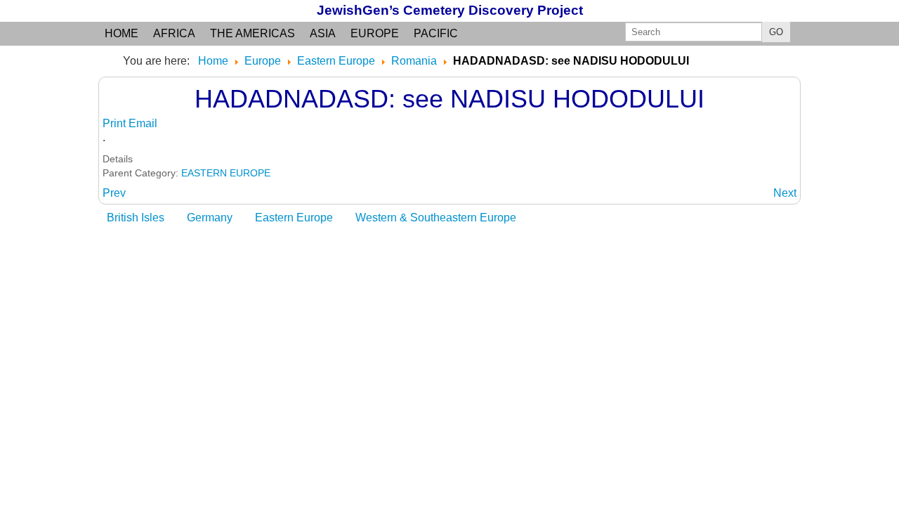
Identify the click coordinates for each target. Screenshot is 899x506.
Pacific (436, 33)
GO (776, 32)
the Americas (252, 33)
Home (121, 33)
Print (116, 123)
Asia (323, 33)
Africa (174, 33)
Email (143, 123)
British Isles (135, 217)
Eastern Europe (294, 217)
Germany (209, 217)
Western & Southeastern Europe (435, 217)
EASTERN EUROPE (225, 173)
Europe (374, 33)
